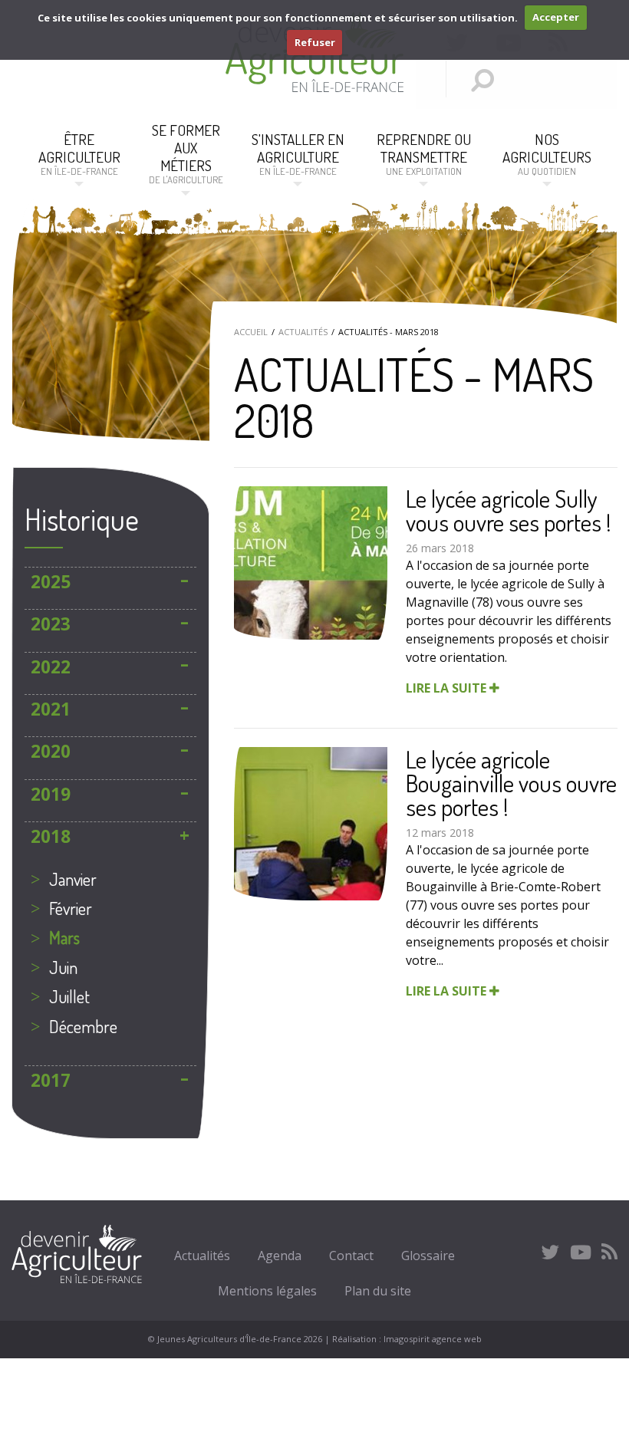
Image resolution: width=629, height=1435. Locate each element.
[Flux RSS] (609, 1251)
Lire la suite (447, 688)
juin (63, 967)
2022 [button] (51, 667)
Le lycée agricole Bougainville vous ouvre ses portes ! (511, 782)
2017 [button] (51, 1080)
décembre (83, 1026)
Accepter (555, 17)
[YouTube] (581, 1251)
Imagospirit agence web (433, 1338)
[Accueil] (314, 87)
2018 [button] (51, 836)
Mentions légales (267, 1290)
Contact (351, 1255)
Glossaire (428, 1255)
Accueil (251, 331)
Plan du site (377, 1290)
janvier (73, 879)
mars (64, 937)
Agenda (279, 1255)
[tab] (110, 582)
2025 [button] (51, 582)
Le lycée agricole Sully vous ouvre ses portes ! (508, 510)
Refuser (315, 42)
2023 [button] (51, 624)
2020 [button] (51, 751)
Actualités (303, 331)
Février (70, 908)
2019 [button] (51, 794)
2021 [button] (51, 709)
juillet (69, 996)
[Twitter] (550, 1251)
